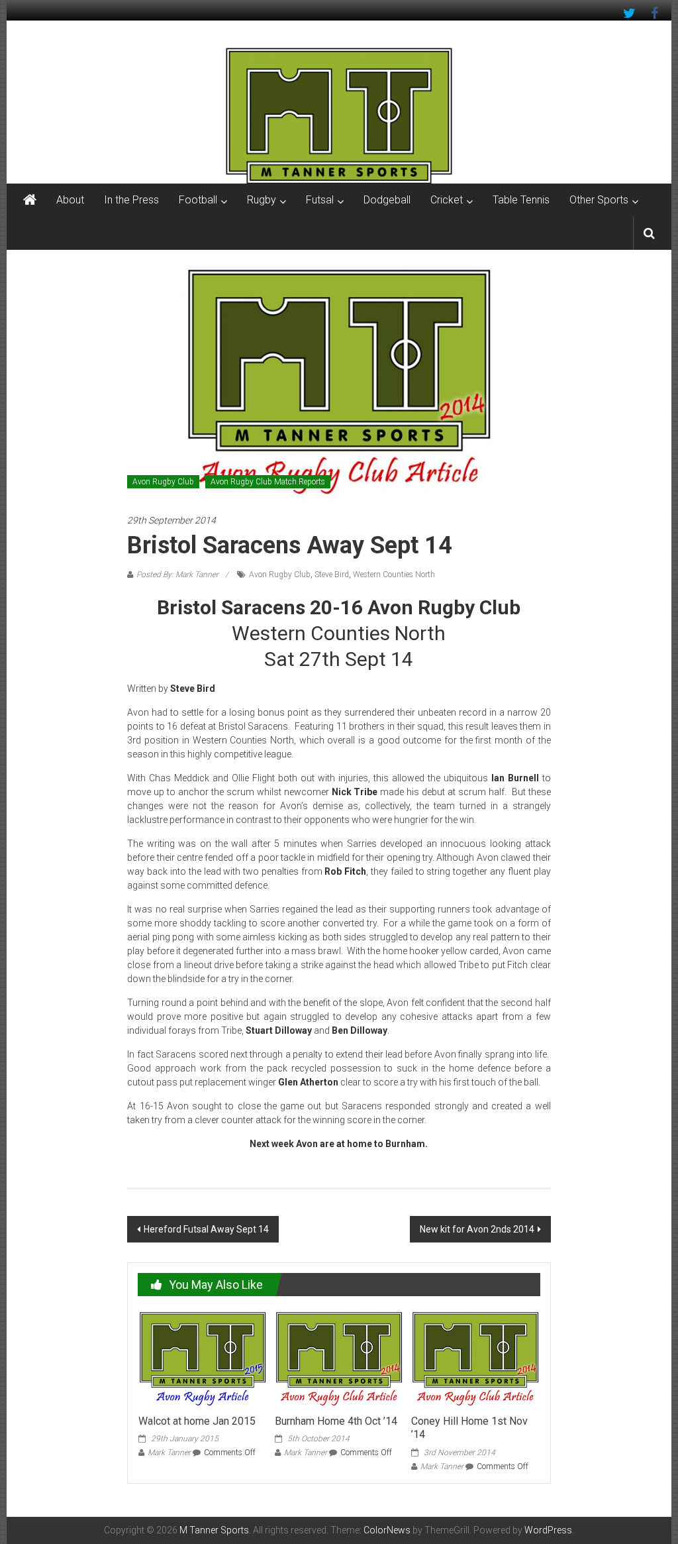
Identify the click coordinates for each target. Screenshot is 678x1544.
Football (198, 199)
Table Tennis (521, 199)
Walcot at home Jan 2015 (197, 1421)
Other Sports (598, 199)
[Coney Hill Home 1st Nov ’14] (475, 1357)
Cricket (446, 199)
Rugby (261, 199)
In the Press (131, 199)
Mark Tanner (169, 1452)
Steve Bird (332, 574)
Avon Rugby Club (163, 481)
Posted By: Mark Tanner (177, 574)
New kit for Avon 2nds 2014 (477, 1229)
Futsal (320, 199)
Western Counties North (394, 574)
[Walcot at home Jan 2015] (202, 1357)
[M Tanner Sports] (339, 115)
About (70, 199)
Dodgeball (387, 199)
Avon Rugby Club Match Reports (268, 481)
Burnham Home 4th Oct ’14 (336, 1421)
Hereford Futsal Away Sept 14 (206, 1229)
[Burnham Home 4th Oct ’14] (339, 1357)
